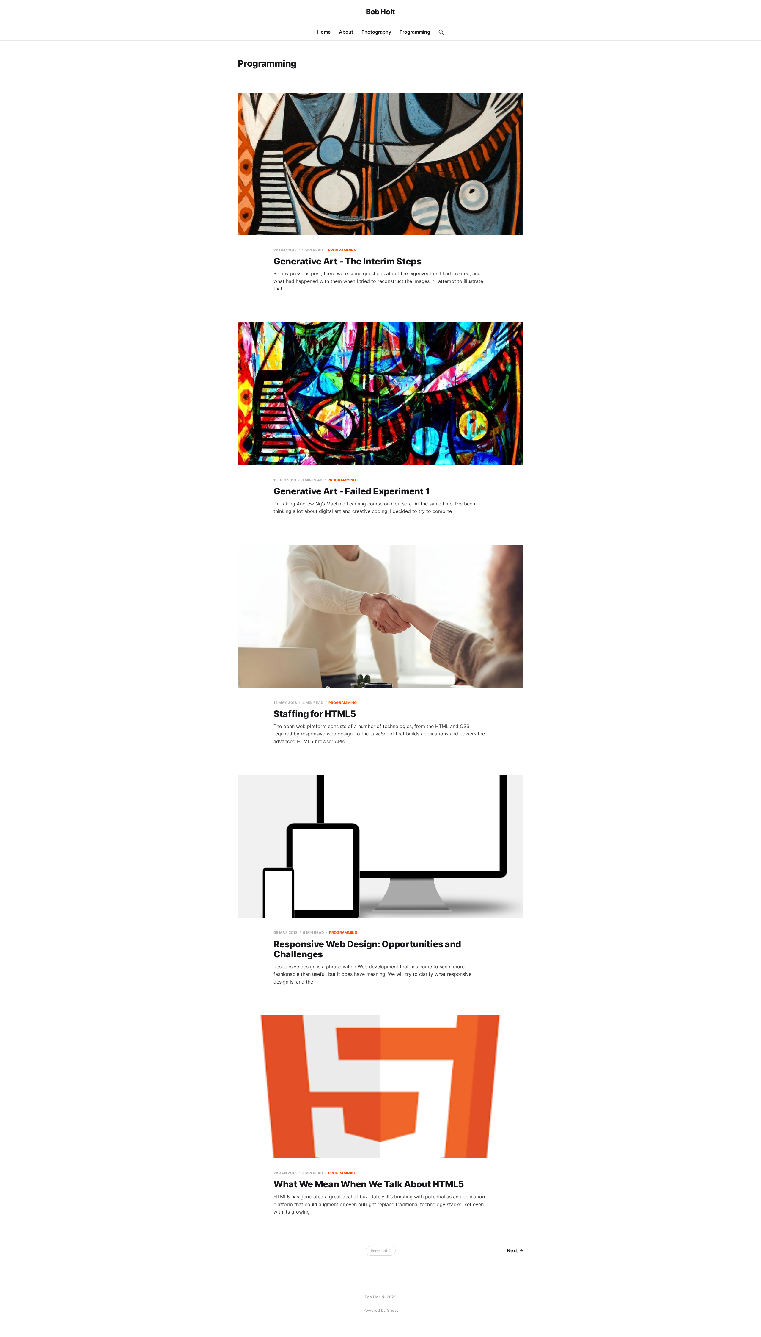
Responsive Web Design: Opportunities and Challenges (367, 949)
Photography (376, 32)
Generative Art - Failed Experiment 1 (351, 491)
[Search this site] (441, 32)
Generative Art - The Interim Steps (347, 261)
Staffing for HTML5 (314, 713)
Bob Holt (380, 11)
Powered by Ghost (380, 1310)
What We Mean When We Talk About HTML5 (368, 1184)
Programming (415, 32)
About (346, 32)
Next (512, 1250)
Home (324, 32)
